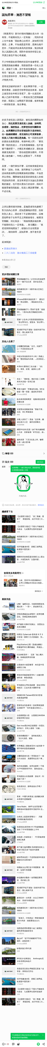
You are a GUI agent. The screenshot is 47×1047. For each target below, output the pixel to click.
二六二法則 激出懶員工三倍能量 (20, 253)
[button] (5, 1044)
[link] (13, 1044)
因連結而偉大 (10, 248)
